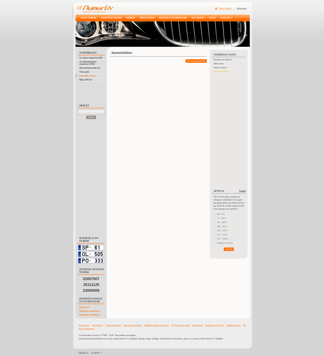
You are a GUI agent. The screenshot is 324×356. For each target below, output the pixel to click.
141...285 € (222, 222)
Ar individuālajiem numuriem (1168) (87, 62)
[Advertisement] (90, 91)
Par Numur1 (97, 325)
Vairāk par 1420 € (225, 243)
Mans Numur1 (225, 8)
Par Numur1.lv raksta (180, 325)
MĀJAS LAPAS (147, 18)
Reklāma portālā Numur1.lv (157, 325)
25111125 (91, 285)
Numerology (84, 325)
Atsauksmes (197, 325)
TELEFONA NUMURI (111, 18)
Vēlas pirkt (84, 72)
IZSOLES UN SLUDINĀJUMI (173, 18)
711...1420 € (222, 239)
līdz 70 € (221, 214)
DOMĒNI (130, 18)
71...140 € (221, 218)
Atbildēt (228, 249)
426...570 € (222, 230)
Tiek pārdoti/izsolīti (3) (89, 68)
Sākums (82, 352)
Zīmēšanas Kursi (233, 325)
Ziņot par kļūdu (220, 71)
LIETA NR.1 (226, 18)
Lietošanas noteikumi (133, 325)
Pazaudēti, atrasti (87, 76)
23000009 (91, 290)
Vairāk (242, 191)
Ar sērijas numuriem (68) (90, 58)
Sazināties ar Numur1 (223, 59)
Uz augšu (95, 352)
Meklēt (91, 117)
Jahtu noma (219, 63)
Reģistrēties (242, 8)
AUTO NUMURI (88, 18)
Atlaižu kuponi (220, 67)
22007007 (91, 279)
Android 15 (84, 307)
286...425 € (222, 226)
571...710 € (222, 235)
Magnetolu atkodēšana (89, 311)
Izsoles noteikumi (113, 325)
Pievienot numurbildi (196, 61)
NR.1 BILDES (198, 18)
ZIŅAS (212, 18)
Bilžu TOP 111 (85, 80)
